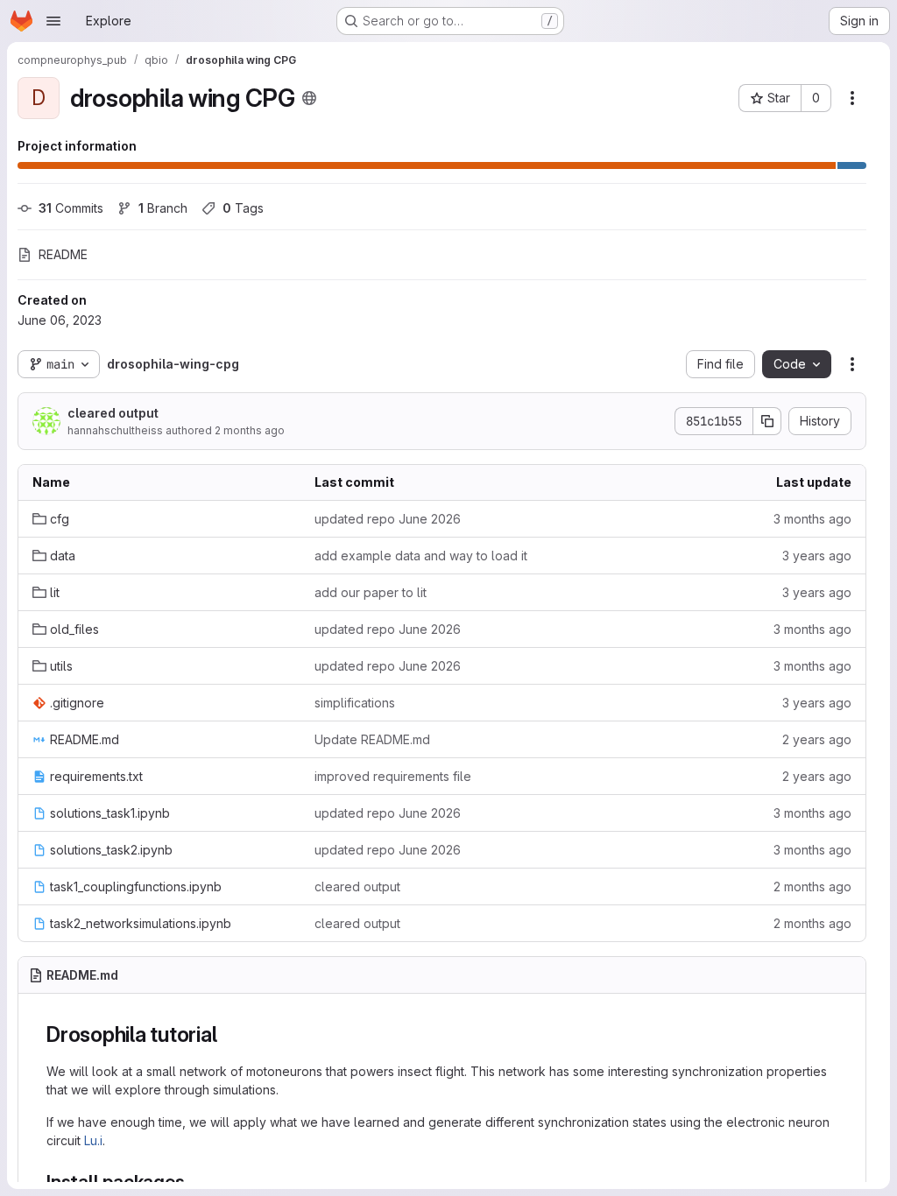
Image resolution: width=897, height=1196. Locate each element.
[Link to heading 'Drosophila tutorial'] (227, 1034)
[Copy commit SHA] (767, 421)
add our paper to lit (370, 592)
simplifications (354, 702)
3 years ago (816, 555)
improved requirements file (392, 776)
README (63, 254)
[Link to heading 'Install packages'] (195, 1181)
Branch (162, 208)
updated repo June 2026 (387, 518)
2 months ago (250, 430)
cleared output (113, 412)
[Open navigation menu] (53, 21)
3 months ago (812, 518)
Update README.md (372, 739)
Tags (243, 208)
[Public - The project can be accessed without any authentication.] (309, 98)
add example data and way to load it (420, 555)
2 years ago (816, 739)
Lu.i (93, 1140)
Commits (71, 208)
